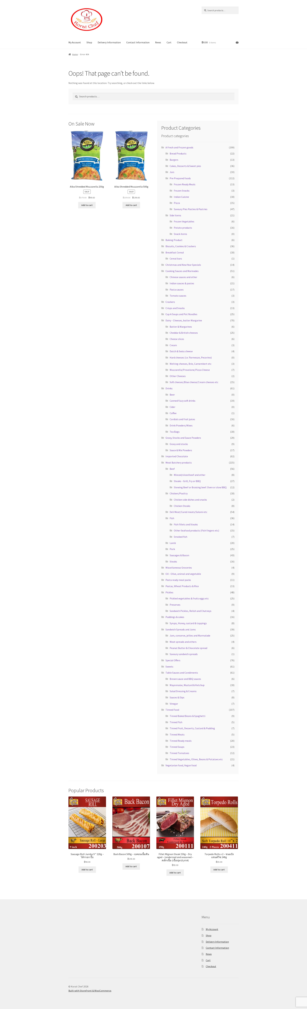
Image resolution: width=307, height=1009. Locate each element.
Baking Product (173, 240)
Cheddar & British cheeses (184, 332)
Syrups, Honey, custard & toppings (188, 623)
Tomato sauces (178, 295)
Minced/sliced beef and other (189, 474)
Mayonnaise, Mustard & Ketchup (187, 685)
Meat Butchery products (178, 462)
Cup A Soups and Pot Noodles (181, 314)
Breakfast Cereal (174, 252)
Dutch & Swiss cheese (181, 351)
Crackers (170, 301)
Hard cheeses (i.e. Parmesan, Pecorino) (191, 357)
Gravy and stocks (179, 444)
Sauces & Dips (177, 697)
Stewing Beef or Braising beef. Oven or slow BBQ (200, 487)
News (158, 42)
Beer (172, 394)
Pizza (177, 202)
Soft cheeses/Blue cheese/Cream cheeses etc (194, 382)
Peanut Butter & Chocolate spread (188, 648)
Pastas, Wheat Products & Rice (182, 586)
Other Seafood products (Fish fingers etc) (196, 530)
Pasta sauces (177, 289)
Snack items (180, 234)
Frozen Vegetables (184, 221)
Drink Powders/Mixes (181, 425)
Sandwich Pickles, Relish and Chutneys (190, 610)
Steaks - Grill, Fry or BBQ (187, 481)
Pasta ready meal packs (178, 579)
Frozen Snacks (181, 190)
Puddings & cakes (174, 617)
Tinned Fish (176, 722)
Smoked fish (180, 536)
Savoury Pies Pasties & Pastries (190, 209)
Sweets (169, 666)
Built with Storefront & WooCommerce (89, 990)
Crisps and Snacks (175, 308)
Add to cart (87, 205)
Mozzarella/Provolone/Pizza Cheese (190, 369)
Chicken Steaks (182, 505)
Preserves (175, 604)
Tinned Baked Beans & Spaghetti (187, 716)
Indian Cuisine (181, 196)
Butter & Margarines (181, 326)
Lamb (173, 543)
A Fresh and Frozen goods (179, 147)
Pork (172, 549)
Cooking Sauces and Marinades (182, 271)
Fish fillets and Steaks (186, 524)
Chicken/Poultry (179, 493)
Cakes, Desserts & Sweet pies (185, 166)
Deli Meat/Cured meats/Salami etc (188, 512)
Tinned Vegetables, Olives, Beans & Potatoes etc (196, 759)
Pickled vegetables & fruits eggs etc (189, 598)
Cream (173, 345)
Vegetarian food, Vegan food (181, 765)
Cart (169, 42)
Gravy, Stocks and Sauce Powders (183, 437)
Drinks (169, 388)
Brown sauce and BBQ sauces (185, 678)
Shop (89, 42)
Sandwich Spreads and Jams (180, 629)
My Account (74, 42)
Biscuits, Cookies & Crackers (180, 246)
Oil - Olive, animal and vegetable (183, 573)
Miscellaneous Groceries (178, 567)
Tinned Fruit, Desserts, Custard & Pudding (192, 728)
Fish (172, 518)
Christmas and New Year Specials (183, 264)
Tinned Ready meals (181, 740)
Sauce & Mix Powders (181, 450)
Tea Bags (175, 431)
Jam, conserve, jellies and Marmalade (190, 635)
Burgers (174, 159)
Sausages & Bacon (179, 555)
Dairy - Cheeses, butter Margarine (183, 320)
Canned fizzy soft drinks (182, 400)
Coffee (173, 413)
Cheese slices (177, 339)
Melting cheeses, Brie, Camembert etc (190, 363)
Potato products (183, 227)
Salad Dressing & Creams (183, 691)
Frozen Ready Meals (184, 184)
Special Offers (172, 660)
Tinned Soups (177, 746)
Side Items (175, 215)
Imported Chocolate (176, 456)
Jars (172, 172)
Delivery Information (109, 42)
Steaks (173, 561)
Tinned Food (172, 709)
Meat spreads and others (183, 641)
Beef (172, 468)
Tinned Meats (177, 734)
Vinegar (174, 703)
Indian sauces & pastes (182, 283)
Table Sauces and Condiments (181, 672)
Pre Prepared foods (180, 178)
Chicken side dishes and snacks (190, 499)
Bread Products (178, 153)
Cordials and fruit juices (182, 419)
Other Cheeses (178, 376)
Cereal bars (176, 258)
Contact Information (138, 42)
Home (75, 54)
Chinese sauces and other (183, 277)
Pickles (169, 592)
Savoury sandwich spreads (184, 654)
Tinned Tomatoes (179, 753)
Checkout (182, 42)
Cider (172, 406)
